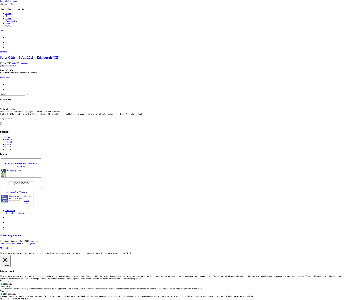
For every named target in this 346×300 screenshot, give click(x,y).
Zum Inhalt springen (8, 1)
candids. (8, 139)
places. (8, 149)
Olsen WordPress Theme (10, 243)
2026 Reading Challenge (16, 191)
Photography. (11, 21)
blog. (7, 137)
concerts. (4, 52)
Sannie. (8, 18)
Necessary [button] (4, 281)
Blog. (7, 16)
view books (29, 206)
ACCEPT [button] (127, 253)
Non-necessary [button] (6, 291)
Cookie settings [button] (112, 253)
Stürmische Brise (14, 170)
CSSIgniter (30, 243)
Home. (8, 13)
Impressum (33, 241)
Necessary (7, 284)
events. (8, 144)
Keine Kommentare (20, 63)
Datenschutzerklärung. (15, 213)
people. (8, 147)
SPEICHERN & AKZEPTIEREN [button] (15, 299)
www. (8, 26)
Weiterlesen (5, 77)
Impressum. (10, 210)
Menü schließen (7, 248)
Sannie (11, 196)
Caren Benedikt (12, 172)
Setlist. (8, 23)
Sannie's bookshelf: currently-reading (21, 165)
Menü (2, 30)
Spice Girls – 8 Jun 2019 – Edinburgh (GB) (29, 57)
